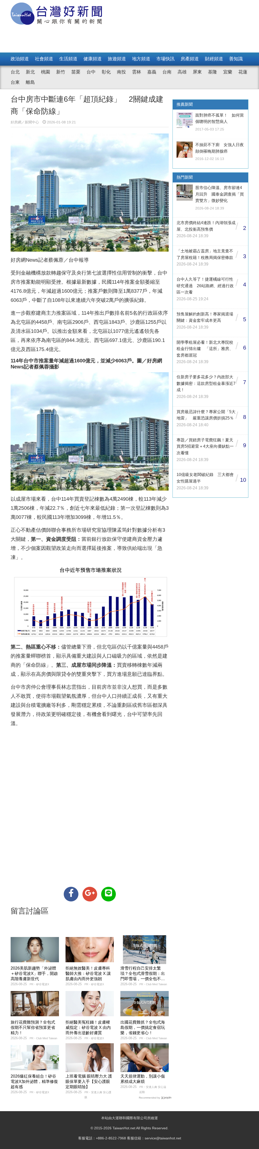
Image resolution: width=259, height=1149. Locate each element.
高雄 (182, 71)
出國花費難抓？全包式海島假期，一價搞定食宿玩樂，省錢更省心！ (142, 1027)
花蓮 (242, 71)
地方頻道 (141, 58)
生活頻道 (68, 58)
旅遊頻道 (117, 58)
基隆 (212, 71)
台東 (15, 82)
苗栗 (75, 71)
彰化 (106, 71)
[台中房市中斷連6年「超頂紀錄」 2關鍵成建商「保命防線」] (71, 894)
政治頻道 (20, 58)
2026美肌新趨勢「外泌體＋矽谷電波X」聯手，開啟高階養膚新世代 (34, 973)
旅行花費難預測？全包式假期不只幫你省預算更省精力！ (33, 1027)
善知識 (236, 58)
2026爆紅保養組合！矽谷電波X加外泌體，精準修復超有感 (34, 1081)
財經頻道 (214, 58)
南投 (121, 71)
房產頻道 (190, 58)
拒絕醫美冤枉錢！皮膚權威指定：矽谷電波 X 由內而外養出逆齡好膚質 (88, 1027)
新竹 (60, 71)
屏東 (197, 71)
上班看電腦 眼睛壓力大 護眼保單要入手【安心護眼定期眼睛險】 (89, 1081)
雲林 (136, 71)
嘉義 (151, 71)
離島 (30, 82)
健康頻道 (92, 58)
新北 (30, 71)
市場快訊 (165, 58)
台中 (91, 71)
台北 (15, 71)
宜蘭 (227, 71)
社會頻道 (44, 58)
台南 (166, 71)
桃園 (45, 71)
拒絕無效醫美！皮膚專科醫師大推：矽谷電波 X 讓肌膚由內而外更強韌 (88, 973)
